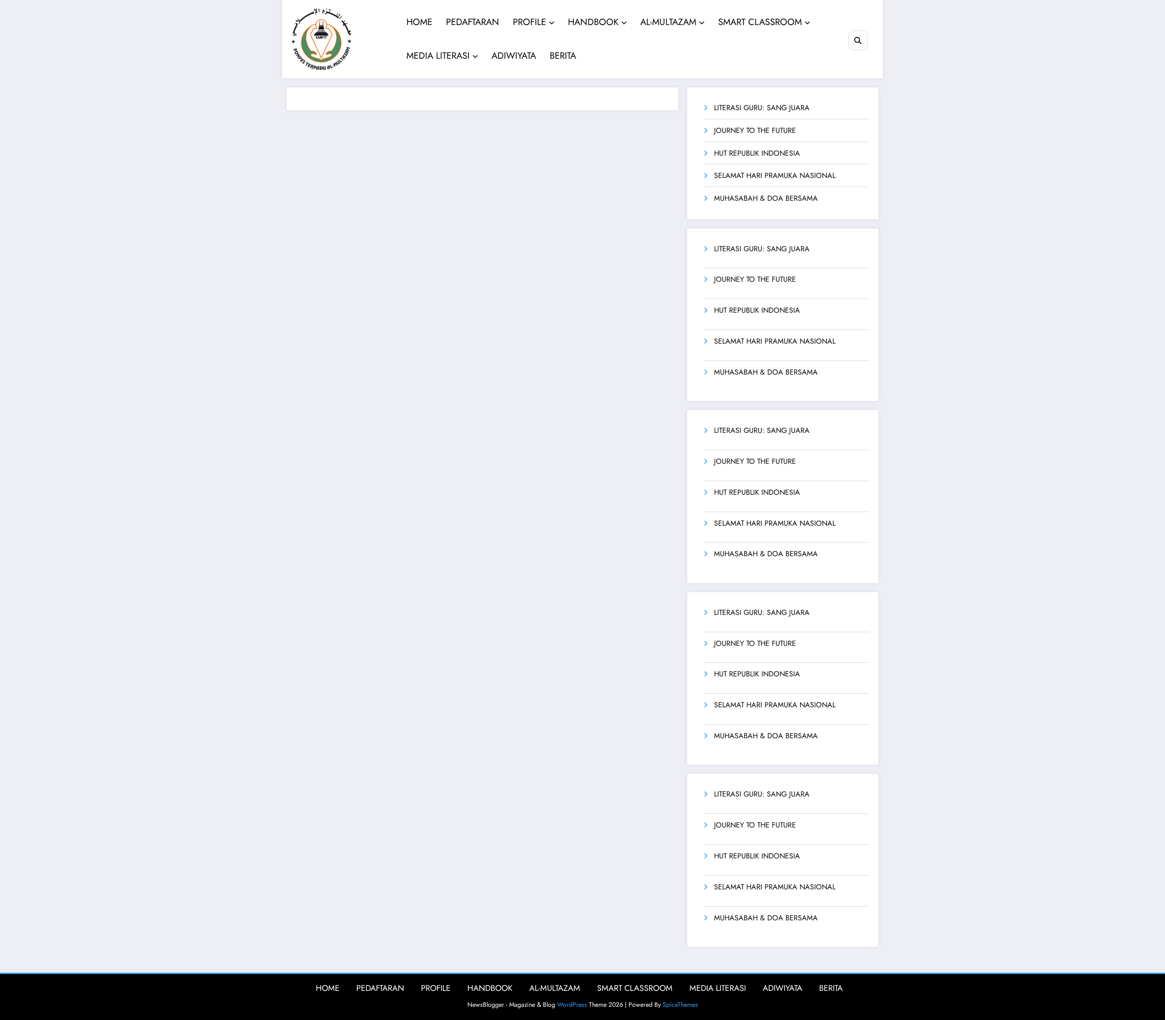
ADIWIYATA (513, 55)
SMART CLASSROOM (760, 22)
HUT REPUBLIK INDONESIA (757, 153)
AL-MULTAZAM (668, 22)
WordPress (572, 1004)
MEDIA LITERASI (438, 55)
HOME (419, 22)
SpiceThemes (680, 1004)
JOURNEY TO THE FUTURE (755, 130)
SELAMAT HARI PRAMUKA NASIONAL (775, 175)
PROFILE (529, 22)
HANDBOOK (593, 22)
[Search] (858, 40)
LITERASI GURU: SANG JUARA (762, 107)
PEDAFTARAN (472, 22)
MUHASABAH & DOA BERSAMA (766, 198)
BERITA (563, 55)
